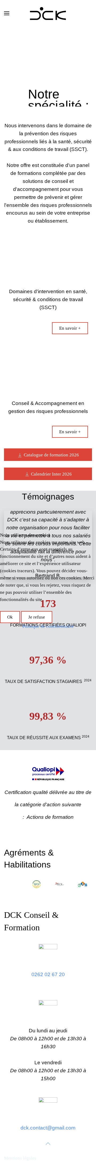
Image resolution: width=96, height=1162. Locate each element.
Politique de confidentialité (48, 626)
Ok (10, 617)
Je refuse (36, 617)
